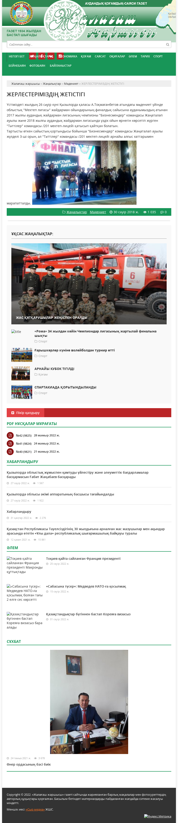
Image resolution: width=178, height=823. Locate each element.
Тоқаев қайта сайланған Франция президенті (83, 558)
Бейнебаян (17, 66)
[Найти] (167, 44)
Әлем (133, 56)
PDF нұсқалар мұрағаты (32, 423)
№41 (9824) (24, 443)
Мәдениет (98, 212)
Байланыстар (60, 66)
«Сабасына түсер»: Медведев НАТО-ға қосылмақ (86, 586)
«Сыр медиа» (35, 809)
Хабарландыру (19, 511)
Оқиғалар (117, 56)
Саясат (100, 56)
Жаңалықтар (39, 56)
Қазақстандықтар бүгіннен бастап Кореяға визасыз (88, 614)
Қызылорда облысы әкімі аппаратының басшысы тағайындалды (60, 494)
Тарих (145, 56)
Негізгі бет (17, 56)
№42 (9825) (24, 435)
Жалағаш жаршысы (89, 20)
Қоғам (86, 56)
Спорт (158, 56)
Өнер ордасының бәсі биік (29, 764)
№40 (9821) (24, 452)
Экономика (68, 56)
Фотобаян (37, 66)
